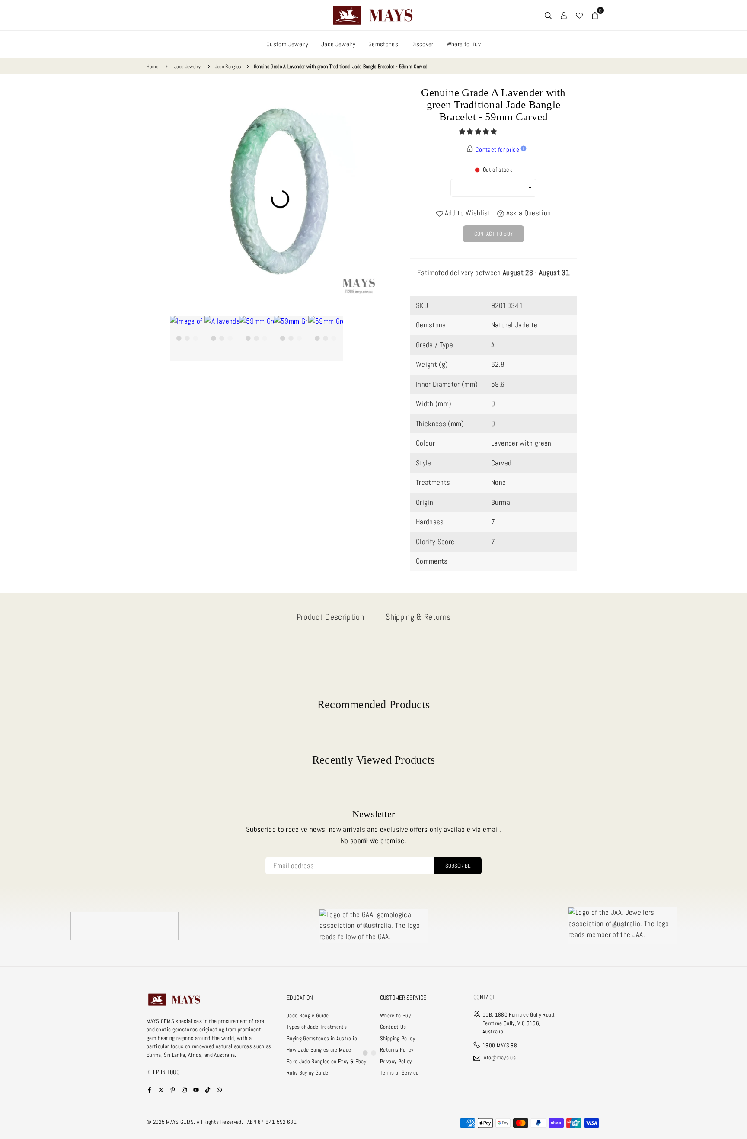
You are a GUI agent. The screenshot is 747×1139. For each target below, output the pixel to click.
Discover (422, 44)
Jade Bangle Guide (308, 1015)
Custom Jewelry (287, 44)
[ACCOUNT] (563, 15)
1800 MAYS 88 (499, 1045)
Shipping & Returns (418, 616)
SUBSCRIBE (458, 865)
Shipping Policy (397, 1038)
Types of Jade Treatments (317, 1026)
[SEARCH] (548, 15)
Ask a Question (527, 213)
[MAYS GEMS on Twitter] (161, 1089)
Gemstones (383, 44)
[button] (478, 131)
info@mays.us (499, 1058)
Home (152, 66)
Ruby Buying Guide (308, 1072)
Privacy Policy (396, 1061)
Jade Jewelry (338, 44)
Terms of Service (399, 1072)
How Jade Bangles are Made (319, 1049)
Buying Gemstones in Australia (322, 1038)
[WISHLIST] (579, 15)
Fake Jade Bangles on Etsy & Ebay (326, 1061)
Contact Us (393, 1026)
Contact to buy (493, 233)
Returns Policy (397, 1049)
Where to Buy (464, 44)
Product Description (330, 616)
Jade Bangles (228, 66)
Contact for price (497, 149)
